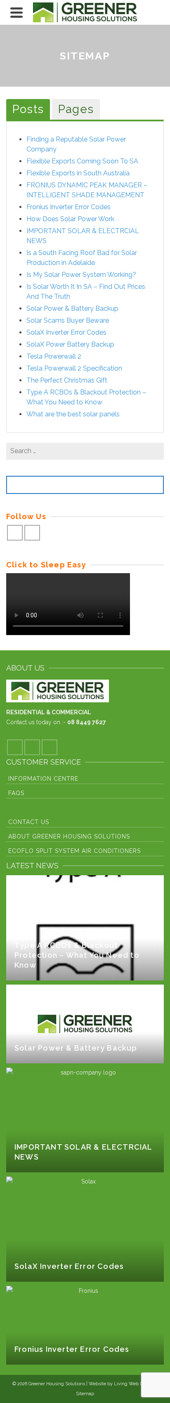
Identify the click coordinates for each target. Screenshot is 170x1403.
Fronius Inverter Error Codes (68, 207)
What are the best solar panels (73, 414)
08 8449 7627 (86, 722)
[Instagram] (32, 533)
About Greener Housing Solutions (69, 836)
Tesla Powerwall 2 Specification (74, 368)
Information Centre (43, 778)
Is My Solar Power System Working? (81, 275)
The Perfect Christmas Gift (66, 380)
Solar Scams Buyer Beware (67, 320)
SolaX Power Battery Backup (70, 344)
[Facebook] (15, 533)
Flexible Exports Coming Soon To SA (82, 161)
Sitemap (85, 1393)
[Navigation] (16, 12)
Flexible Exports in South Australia (78, 173)
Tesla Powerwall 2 (53, 356)
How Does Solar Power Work (70, 219)
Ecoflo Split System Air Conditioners (74, 851)
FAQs (16, 793)
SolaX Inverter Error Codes (66, 332)
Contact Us (28, 822)
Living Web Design (134, 1383)
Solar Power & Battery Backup (72, 308)
